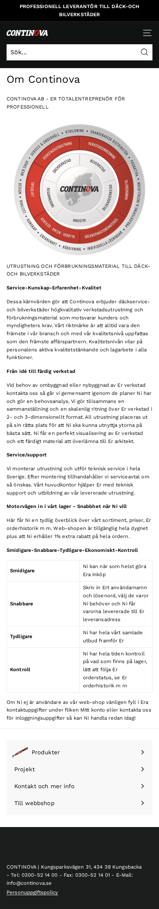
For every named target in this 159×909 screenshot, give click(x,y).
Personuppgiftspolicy (32, 892)
